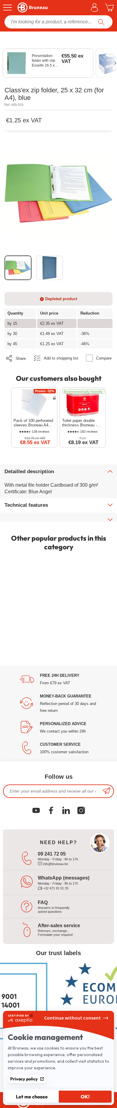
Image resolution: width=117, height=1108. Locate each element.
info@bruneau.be (55, 864)
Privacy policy (24, 1079)
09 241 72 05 (52, 853)
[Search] (101, 22)
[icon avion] (106, 791)
